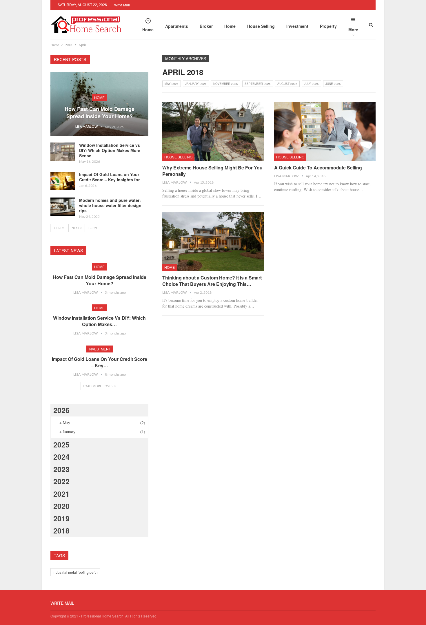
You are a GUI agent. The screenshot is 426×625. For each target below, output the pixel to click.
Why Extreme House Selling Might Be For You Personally (212, 170)
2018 (61, 530)
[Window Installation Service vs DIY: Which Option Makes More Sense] (62, 151)
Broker (206, 26)
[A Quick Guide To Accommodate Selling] (325, 131)
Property (328, 26)
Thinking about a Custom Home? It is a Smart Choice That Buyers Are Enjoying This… (212, 280)
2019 (61, 518)
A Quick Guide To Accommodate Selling (318, 167)
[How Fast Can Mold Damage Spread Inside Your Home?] (99, 104)
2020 (61, 506)
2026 (61, 410)
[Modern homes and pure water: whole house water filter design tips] (62, 207)
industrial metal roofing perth (75, 572)
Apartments (176, 26)
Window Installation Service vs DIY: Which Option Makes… (99, 321)
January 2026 (196, 84)
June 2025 (333, 84)
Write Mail (122, 4)
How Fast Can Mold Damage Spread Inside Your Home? (99, 112)
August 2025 (287, 84)
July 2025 (311, 84)
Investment (297, 26)
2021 (61, 494)
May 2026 (172, 84)
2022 (61, 481)
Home (148, 29)
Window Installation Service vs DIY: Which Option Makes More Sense (109, 150)
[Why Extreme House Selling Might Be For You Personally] (213, 131)
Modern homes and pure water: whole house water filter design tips (110, 205)
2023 (61, 469)
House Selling (261, 26)
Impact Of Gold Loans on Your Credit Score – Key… (99, 362)
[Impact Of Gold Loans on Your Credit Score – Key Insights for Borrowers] (62, 181)
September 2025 (258, 84)
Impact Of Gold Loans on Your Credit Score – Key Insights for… (111, 176)
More (353, 29)
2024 (61, 457)
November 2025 (225, 84)
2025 (61, 444)
